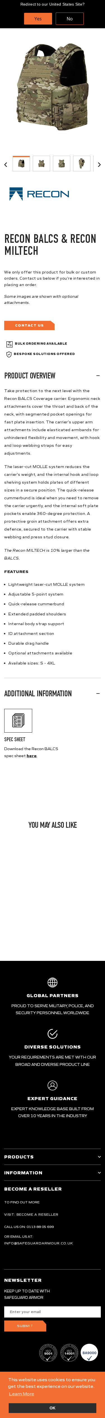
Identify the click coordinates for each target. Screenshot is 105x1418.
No (70, 19)
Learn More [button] (21, 1394)
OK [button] (52, 1408)
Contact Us (29, 325)
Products (19, 1157)
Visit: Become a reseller (31, 1214)
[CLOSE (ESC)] (52, 87)
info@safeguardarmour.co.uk (38, 1243)
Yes (38, 19)
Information (23, 1172)
